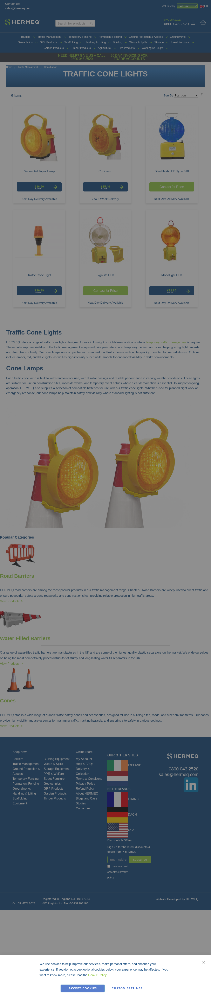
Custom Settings (127, 988)
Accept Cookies (83, 988)
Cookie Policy (97, 975)
